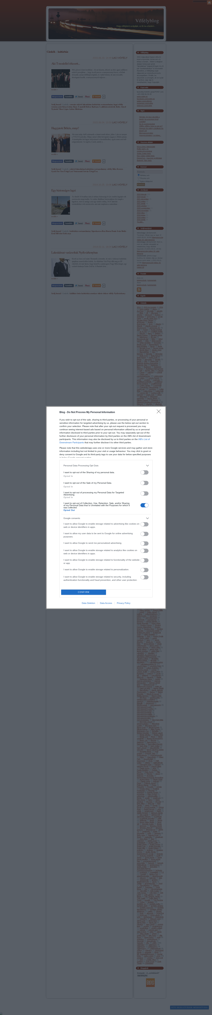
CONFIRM (83, 592)
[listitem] (106, 465)
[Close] (160, 412)
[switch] (144, 472)
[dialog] (106, 507)
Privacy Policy (123, 603)
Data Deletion (88, 603)
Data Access (106, 603)
